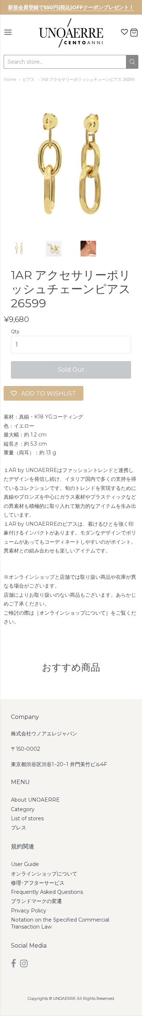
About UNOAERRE (35, 799)
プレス (18, 827)
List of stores (27, 818)
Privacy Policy (28, 910)
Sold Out (71, 369)
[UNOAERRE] (71, 33)
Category (23, 809)
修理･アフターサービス (37, 883)
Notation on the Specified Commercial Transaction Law (60, 923)
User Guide (25, 864)
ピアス (29, 79)
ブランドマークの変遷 (36, 901)
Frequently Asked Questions (47, 892)
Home (10, 79)
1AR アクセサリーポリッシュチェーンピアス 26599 (88, 79)
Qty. (15, 331)
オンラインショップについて (72, 613)
